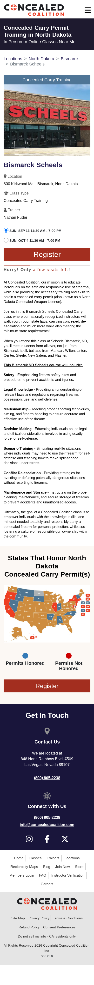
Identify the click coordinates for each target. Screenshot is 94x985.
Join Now (62, 867)
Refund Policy (29, 927)
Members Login (21, 875)
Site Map (18, 918)
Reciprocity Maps (24, 867)
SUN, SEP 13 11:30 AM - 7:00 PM (35, 231)
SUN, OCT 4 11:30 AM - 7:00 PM (34, 240)
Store (79, 867)
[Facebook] (47, 839)
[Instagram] (29, 839)
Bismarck (70, 58)
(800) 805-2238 (47, 778)
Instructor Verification (67, 875)
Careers (47, 884)
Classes (35, 858)
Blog (46, 867)
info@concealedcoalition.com (47, 825)
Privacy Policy (38, 918)
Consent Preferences (59, 927)
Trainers (53, 858)
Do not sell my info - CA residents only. (47, 936)
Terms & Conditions (68, 918)
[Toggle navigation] (87, 10)
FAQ (42, 875)
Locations (13, 58)
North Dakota (41, 58)
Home (19, 858)
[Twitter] (64, 839)
